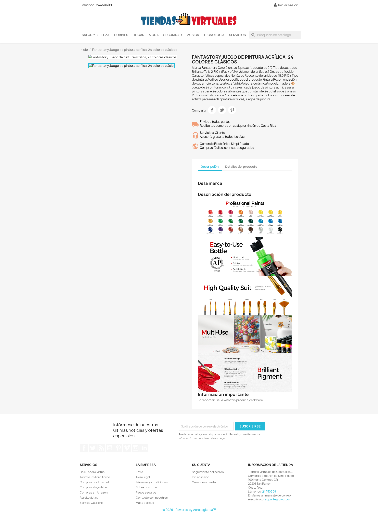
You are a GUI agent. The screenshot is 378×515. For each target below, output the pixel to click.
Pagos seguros (146, 492)
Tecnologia (214, 35)
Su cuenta (201, 465)
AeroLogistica (89, 497)
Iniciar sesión (200, 477)
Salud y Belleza (95, 35)
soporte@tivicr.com (278, 499)
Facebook (84, 448)
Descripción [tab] (210, 167)
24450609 (104, 5)
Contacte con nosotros (152, 497)
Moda (154, 35)
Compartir (212, 110)
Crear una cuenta (204, 482)
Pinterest (232, 110)
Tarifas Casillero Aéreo (95, 477)
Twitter (93, 448)
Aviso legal (143, 477)
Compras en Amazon (94, 492)
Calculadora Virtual (92, 472)
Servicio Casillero (91, 503)
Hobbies (121, 35)
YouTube (110, 448)
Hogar (138, 35)
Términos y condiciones (152, 482)
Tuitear (222, 110)
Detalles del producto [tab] (241, 167)
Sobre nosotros (146, 487)
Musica (192, 35)
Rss (101, 448)
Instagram (136, 448)
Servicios (237, 35)
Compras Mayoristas (94, 487)
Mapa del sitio (145, 503)
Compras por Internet (94, 482)
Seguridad (172, 35)
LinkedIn (144, 448)
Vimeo (127, 448)
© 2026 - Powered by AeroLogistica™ (189, 510)
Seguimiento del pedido (208, 472)
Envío (139, 472)
